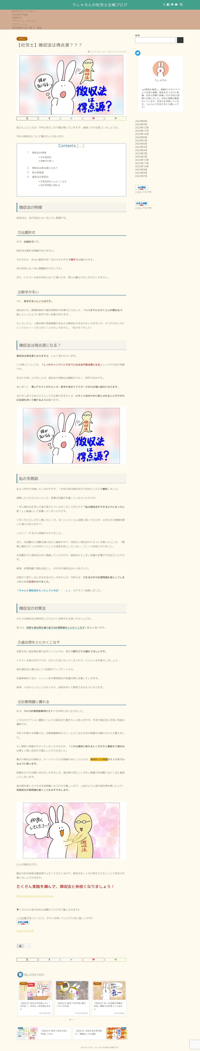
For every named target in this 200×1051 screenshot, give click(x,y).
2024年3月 (141, 124)
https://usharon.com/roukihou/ (35, 896)
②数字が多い (47, 161)
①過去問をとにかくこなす (53, 181)
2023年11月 (142, 130)
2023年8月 (141, 137)
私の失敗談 (38, 172)
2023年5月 (141, 147)
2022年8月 (141, 172)
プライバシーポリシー (24, 21)
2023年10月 (142, 134)
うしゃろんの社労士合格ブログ (100, 5)
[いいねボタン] (20, 946)
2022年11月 (142, 163)
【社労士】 (22, 39)
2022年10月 (142, 166)
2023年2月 (141, 156)
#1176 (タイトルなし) (24, 11)
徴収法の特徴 (39, 152)
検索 (137, 35)
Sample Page (20, 14)
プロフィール (19, 24)
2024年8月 (141, 121)
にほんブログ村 (25, 930)
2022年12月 (142, 159)
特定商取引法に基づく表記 (27, 27)
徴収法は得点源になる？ (45, 167)
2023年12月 (142, 127)
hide (81, 146)
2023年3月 (141, 153)
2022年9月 (141, 169)
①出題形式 (45, 157)
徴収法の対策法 (40, 176)
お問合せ (17, 17)
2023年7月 (141, 140)
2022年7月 (141, 176)
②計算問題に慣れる (50, 185)
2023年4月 (141, 150)
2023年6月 (141, 143)
